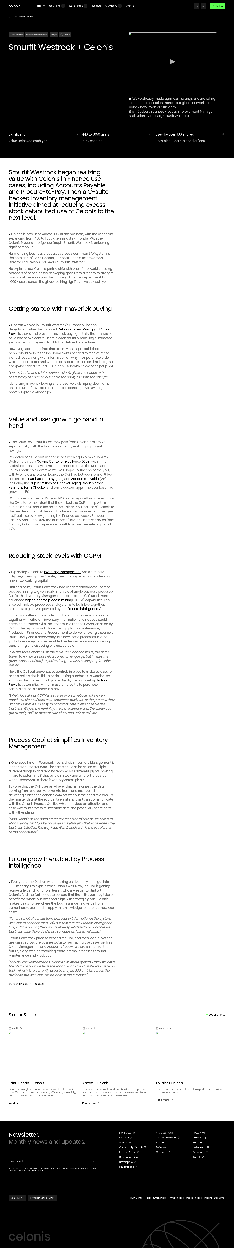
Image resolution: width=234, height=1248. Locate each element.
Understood (192, 1239)
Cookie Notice (58, 1245)
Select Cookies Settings (169, 1239)
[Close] (230, 1239)
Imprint (68, 1245)
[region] (117, 1239)
